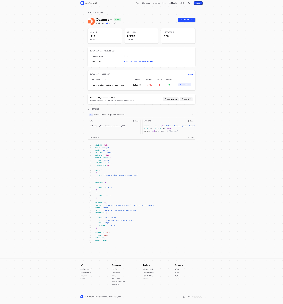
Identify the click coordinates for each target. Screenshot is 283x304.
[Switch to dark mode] (189, 3)
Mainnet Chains (148, 269)
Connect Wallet (185, 85)
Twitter (177, 278)
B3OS (177, 272)
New (138, 3)
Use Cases (116, 272)
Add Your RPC (117, 285)
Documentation (85, 269)
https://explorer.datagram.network (138, 61)
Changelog (146, 3)
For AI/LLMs (116, 278)
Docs (164, 3)
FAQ (113, 275)
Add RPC (187, 99)
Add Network (172, 99)
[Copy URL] (192, 114)
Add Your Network (118, 282)
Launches (156, 3)
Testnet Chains (148, 272)
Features (115, 269)
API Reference (85, 272)
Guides (83, 278)
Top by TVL (147, 275)
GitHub (182, 3)
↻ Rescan (189, 74)
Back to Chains (96, 13)
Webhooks (173, 3)
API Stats (83, 275)
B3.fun (177, 269)
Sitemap (146, 278)
